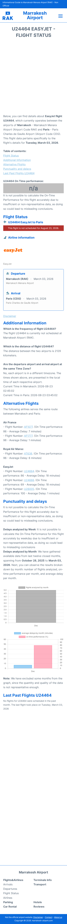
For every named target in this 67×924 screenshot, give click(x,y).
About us (58, 917)
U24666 (29, 480)
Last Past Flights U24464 (18, 173)
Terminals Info (43, 880)
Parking (8, 902)
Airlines (7, 897)
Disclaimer (38, 917)
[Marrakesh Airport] (8, 16)
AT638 (28, 453)
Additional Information (17, 160)
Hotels (38, 902)
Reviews (39, 906)
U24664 (29, 471)
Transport (40, 884)
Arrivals (8, 884)
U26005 (29, 489)
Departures (10, 888)
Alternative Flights (14, 164)
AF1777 (28, 435)
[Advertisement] (33, 77)
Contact (48, 917)
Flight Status (11, 155)
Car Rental (10, 906)
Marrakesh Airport (35, 15)
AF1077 (28, 426)
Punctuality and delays (17, 168)
